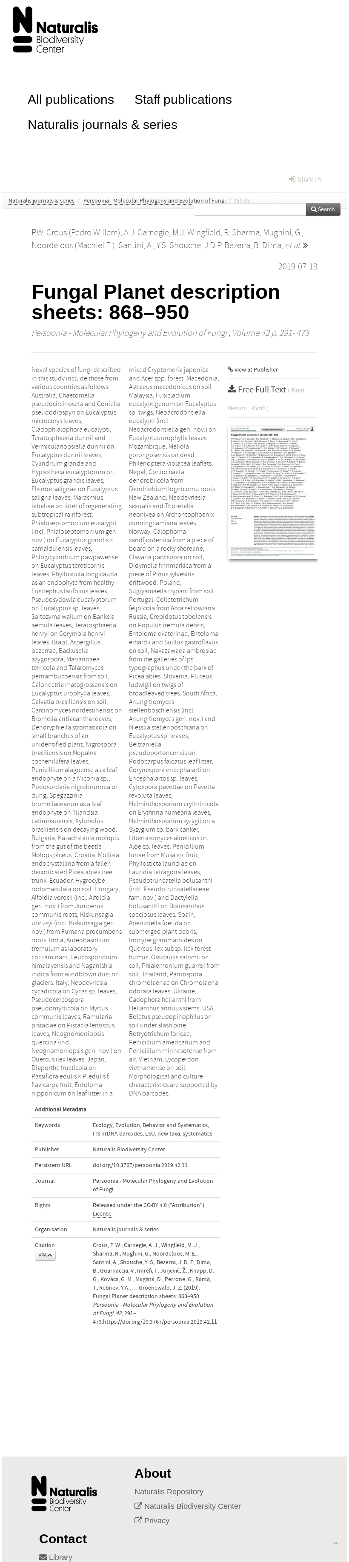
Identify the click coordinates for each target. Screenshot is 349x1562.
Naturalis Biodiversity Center (191, 1506)
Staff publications (183, 98)
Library (59, 1557)
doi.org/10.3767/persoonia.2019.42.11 (140, 1165)
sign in (308, 179)
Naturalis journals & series (102, 123)
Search (326, 209)
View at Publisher (255, 369)
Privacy (155, 1520)
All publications (71, 98)
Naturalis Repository (168, 1492)
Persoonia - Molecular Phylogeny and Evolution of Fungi (154, 200)
